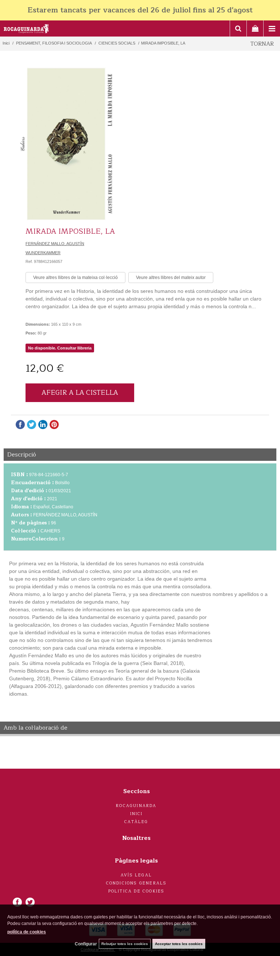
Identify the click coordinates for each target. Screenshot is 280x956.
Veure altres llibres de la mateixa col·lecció (75, 277)
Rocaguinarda (136, 805)
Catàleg (136, 821)
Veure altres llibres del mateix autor (171, 277)
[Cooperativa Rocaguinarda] (26, 29)
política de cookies (26, 931)
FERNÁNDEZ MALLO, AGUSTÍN (55, 243)
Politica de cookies (136, 891)
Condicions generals (136, 883)
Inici (136, 813)
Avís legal (136, 875)
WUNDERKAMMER (43, 253)
